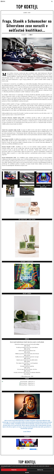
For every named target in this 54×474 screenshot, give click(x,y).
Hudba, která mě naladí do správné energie (27, 356)
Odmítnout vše (40, 469)
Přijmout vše (13, 469)
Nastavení (27, 472)
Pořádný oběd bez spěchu (27, 366)
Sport (29, 12)
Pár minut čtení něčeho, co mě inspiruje (27, 363)
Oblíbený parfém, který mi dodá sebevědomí (27, 353)
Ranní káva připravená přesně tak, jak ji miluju (27, 344)
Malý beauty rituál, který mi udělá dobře (27, 360)
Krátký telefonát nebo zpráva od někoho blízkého (27, 372)
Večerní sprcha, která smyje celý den (27, 369)
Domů (26, 12)
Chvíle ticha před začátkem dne (27, 350)
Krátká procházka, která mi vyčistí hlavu (27, 347)
